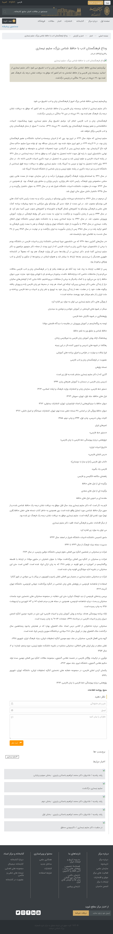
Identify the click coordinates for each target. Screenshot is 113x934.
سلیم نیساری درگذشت (92, 788)
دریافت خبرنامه (81, 913)
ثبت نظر (14, 742)
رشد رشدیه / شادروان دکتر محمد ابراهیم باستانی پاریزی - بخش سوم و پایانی (67, 775)
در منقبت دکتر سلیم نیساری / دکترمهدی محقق (81, 827)
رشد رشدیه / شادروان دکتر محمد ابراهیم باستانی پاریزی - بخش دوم (72, 801)
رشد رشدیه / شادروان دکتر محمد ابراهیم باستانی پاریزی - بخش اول (72, 814)
